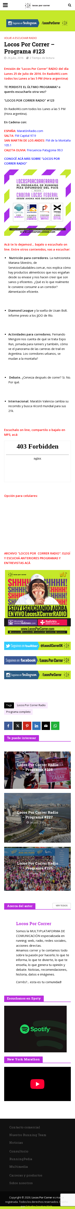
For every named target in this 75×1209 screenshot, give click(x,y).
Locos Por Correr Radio (31, 705)
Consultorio (18, 1151)
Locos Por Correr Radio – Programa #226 (37, 865)
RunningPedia (20, 1159)
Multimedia (18, 1166)
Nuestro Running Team (27, 1135)
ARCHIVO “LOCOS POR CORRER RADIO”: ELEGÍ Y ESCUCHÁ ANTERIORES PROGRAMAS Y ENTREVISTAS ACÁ (37, 558)
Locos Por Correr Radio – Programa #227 (37, 814)
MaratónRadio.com (29, 131)
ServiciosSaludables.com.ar (26, 268)
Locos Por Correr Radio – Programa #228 (37, 767)
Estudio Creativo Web (39, 1206)
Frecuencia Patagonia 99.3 (45, 150)
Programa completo (18, 712)
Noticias (16, 1142)
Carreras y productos (25, 1175)
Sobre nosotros (21, 1183)
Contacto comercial (24, 1127)
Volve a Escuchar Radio (20, 38)
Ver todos (62, 905)
